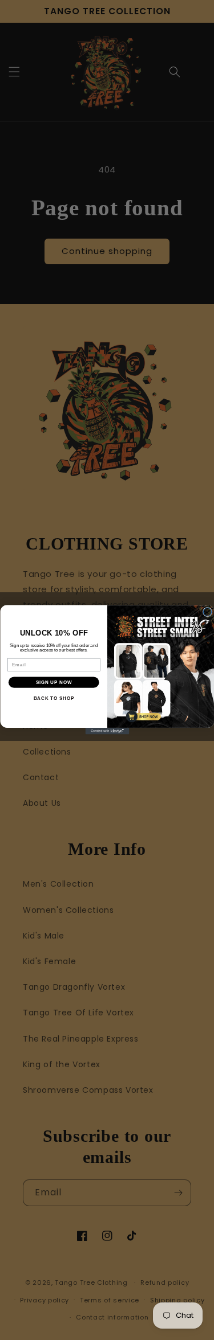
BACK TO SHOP (53, 698)
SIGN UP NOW (53, 682)
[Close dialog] (207, 612)
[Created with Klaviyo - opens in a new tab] (107, 731)
